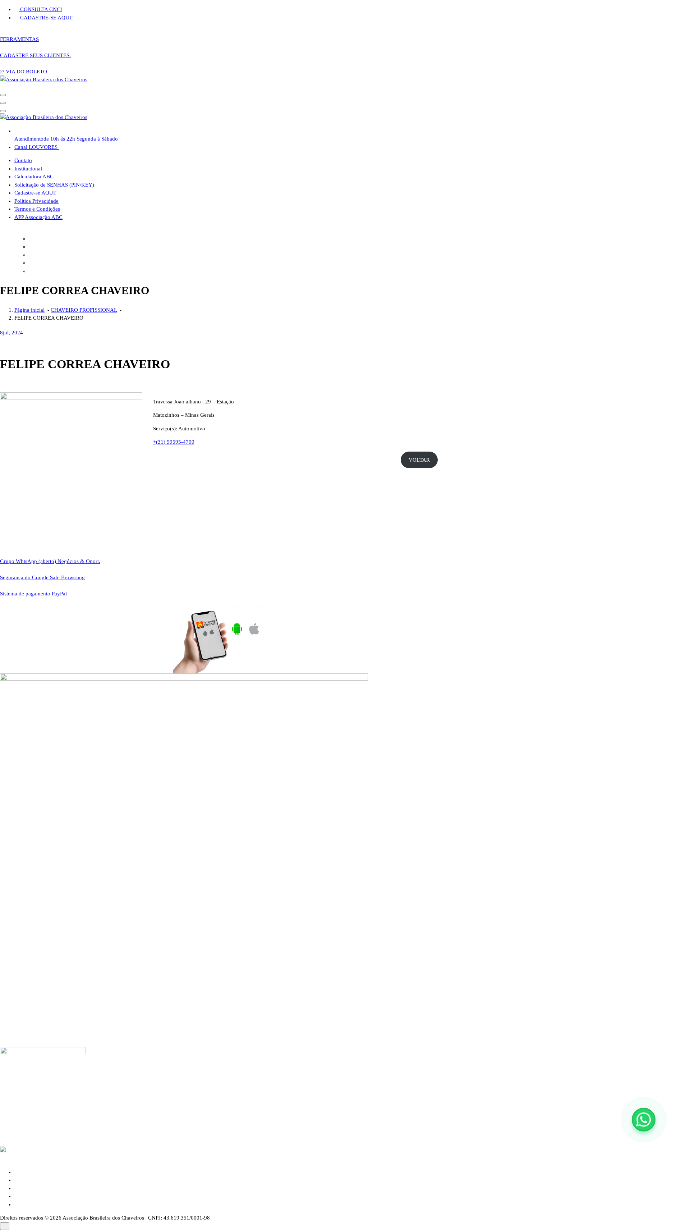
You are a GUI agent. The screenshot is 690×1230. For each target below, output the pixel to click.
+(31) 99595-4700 (173, 442)
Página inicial (29, 310)
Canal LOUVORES (36, 147)
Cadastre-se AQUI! (35, 193)
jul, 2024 (11, 332)
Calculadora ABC (34, 176)
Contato (23, 160)
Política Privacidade (36, 201)
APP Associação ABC (38, 217)
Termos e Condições (37, 209)
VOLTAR (419, 460)
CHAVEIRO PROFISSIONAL (84, 310)
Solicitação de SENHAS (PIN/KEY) (54, 185)
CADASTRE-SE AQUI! (46, 17)
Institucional (28, 169)
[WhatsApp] (644, 1119)
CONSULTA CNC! (40, 9)
